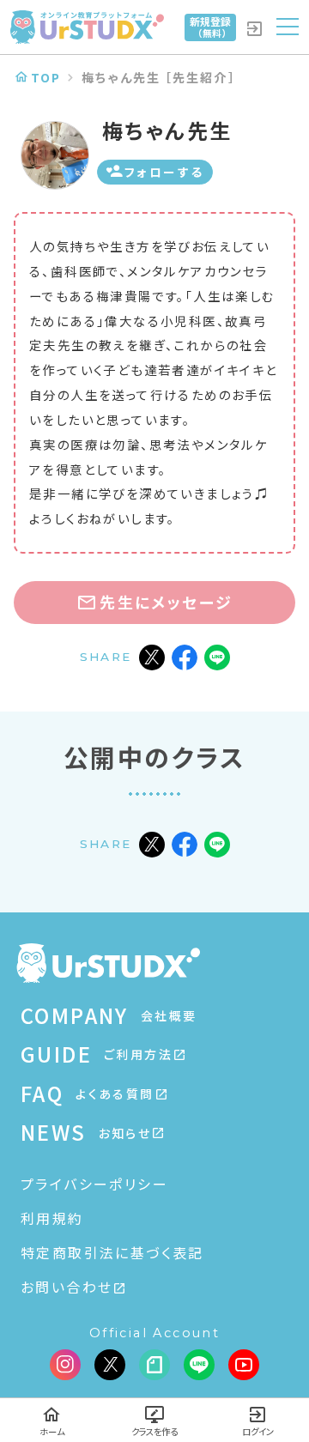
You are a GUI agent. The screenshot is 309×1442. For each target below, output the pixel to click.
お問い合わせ (66, 1286)
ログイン (258, 1431)
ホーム (51, 1431)
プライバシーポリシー (94, 1183)
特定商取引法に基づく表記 (112, 1252)
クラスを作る (154, 1431)
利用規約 (52, 1218)
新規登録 (210, 26)
